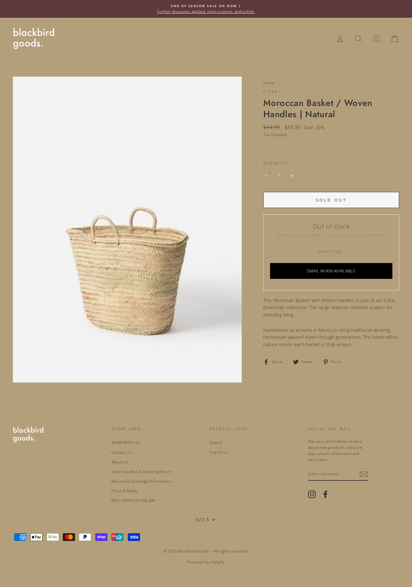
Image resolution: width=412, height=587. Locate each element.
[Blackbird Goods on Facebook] (325, 494)
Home (269, 82)
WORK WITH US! (126, 442)
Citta (270, 92)
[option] (206, 8)
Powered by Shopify (205, 562)
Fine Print (219, 452)
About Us (119, 461)
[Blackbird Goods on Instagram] (312, 494)
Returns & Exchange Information (141, 481)
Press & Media (124, 490)
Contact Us (121, 452)
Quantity (275, 163)
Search (216, 442)
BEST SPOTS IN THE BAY (133, 500)
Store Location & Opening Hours (141, 471)
